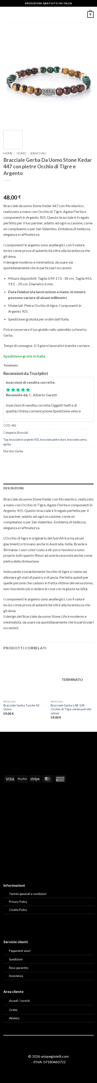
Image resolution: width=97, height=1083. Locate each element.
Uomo (21, 153)
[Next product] (7, 187)
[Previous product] (15, 187)
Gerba (19, 451)
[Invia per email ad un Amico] (32, 461)
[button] (6, 14)
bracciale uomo (76, 439)
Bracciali (38, 153)
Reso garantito (18, 968)
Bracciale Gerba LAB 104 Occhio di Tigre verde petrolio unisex (71, 709)
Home (7, 153)
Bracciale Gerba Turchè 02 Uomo (21, 707)
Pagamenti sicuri (19, 951)
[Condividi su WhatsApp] (7, 461)
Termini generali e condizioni (27, 894)
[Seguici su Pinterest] (54, 1048)
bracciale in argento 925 (24, 439)
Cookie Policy (18, 910)
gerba (7, 444)
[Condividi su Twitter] (24, 461)
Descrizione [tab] (13, 488)
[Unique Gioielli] (48, 14)
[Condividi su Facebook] (15, 461)
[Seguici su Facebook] (43, 1048)
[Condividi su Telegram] (56, 461)
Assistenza (16, 976)
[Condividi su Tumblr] (48, 461)
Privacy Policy (18, 901)
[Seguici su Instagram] (48, 1048)
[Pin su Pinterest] (40, 461)
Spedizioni (16, 959)
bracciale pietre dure (53, 439)
